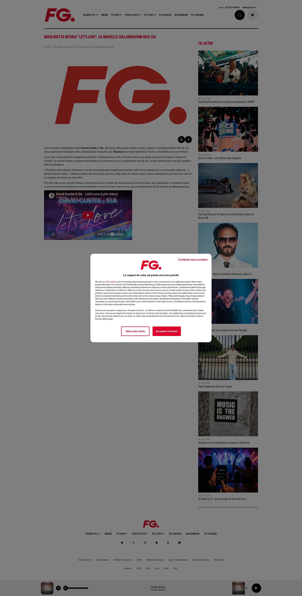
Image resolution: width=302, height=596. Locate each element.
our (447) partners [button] (110, 281)
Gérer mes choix (135, 331)
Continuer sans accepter (193, 259)
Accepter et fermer (167, 331)
